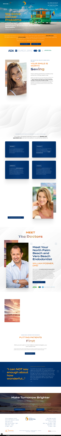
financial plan (39, 168)
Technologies (31, 9)
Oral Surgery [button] (10, 9)
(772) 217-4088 (55, 5)
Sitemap (39, 430)
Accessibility (33, 431)
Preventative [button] (25, 9)
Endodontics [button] (15, 9)
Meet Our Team (36, 9)
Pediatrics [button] (21, 9)
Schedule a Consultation (36, 96)
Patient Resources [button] (42, 9)
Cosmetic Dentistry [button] (5, 9)
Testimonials (51, 9)
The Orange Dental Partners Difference (15, 217)
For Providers (47, 9)
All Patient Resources (29, 353)
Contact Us (56, 9)
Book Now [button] (6, 3)
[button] (31, 244)
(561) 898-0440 (55, 2)
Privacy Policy (28, 431)
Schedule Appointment (19, 409)
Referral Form (40, 409)
